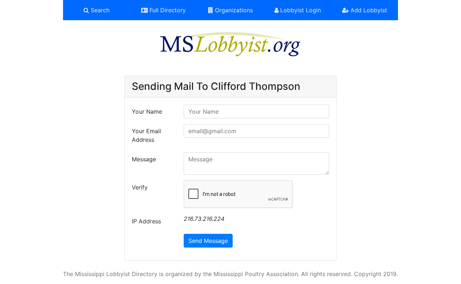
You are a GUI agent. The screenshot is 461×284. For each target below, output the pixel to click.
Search (99, 10)
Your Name (147, 111)
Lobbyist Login (299, 10)
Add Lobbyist (368, 10)
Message (144, 159)
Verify (140, 187)
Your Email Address (146, 135)
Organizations (233, 10)
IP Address (146, 221)
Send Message (208, 240)
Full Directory (167, 10)
